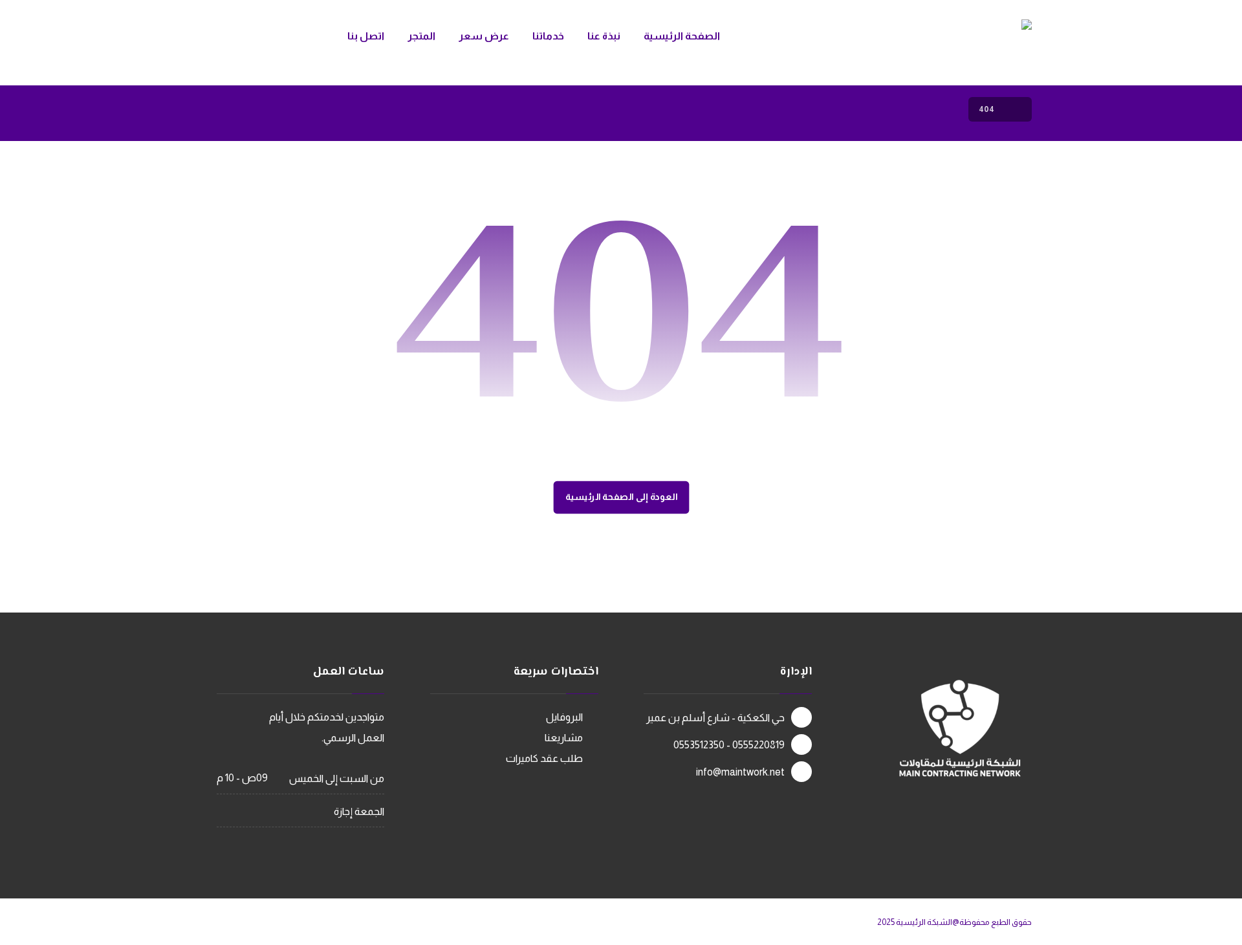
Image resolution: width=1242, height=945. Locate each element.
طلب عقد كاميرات (544, 758)
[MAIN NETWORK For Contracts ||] (932, 41)
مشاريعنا (564, 737)
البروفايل (564, 716)
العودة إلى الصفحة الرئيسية (621, 497)
